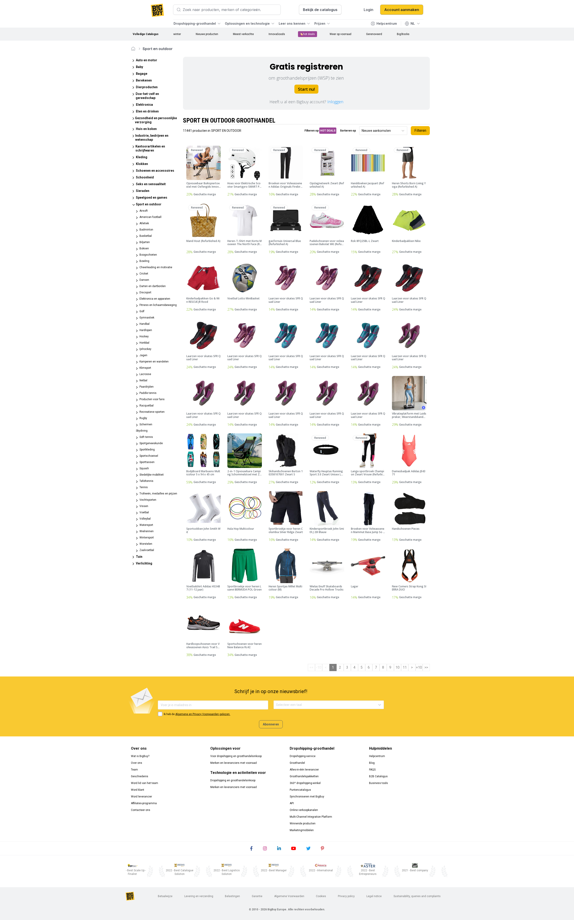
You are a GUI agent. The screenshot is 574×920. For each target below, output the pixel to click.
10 (398, 667)
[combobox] (276, 705)
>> (426, 667)
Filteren (420, 130)
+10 (419, 667)
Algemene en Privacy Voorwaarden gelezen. (202, 714)
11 (405, 667)
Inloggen (335, 101)
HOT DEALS (327, 130)
